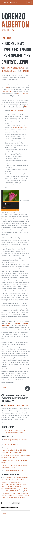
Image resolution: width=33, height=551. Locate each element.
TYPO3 (13, 68)
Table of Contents (17, 111)
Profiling (12, 493)
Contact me (5, 30)
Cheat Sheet (5, 480)
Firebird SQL (5, 482)
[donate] (27, 388)
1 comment (25, 71)
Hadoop (12, 482)
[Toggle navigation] (29, 2)
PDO (7, 491)
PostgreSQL (5, 493)
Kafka (3, 486)
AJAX (5, 478)
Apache (9, 478)
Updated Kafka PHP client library (14, 445)
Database (24, 480)
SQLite (15, 495)
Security (26, 493)
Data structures (15, 480)
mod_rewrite (5, 489)
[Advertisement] (15, 531)
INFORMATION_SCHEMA (10, 484)
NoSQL (26, 489)
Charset (24, 478)
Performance (19, 491)
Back (4, 387)
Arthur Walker (9, 405)
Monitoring (13, 489)
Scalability (19, 493)
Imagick (18, 482)
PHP (4, 68)
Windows (10, 497)
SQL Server (8, 495)
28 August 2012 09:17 (21, 405)
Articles (7, 37)
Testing (20, 495)
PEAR (8, 68)
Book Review (19, 68)
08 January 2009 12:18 (8, 71)
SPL (2, 495)
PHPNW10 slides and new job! (13, 470)
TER (25, 107)
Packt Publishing (6, 91)
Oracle (3, 491)
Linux (7, 486)
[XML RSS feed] (13, 30)
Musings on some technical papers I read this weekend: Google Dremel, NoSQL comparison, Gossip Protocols (15, 450)
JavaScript (22, 484)
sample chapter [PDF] (20, 127)
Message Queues (15, 486)
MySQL (20, 489)
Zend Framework (19, 497)
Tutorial (26, 495)
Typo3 (7, 87)
